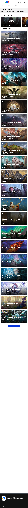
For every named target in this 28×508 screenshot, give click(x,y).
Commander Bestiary (10, 11)
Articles (3, 11)
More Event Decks (14, 326)
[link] (7, 2)
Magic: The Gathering (7, 10)
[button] (25, 5)
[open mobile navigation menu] (2, 2)
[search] (12, 5)
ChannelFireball (20, 11)
